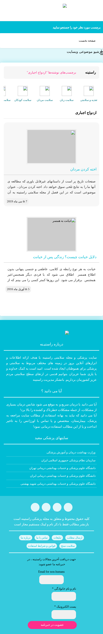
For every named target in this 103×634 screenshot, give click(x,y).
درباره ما (25, 537)
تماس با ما (42, 537)
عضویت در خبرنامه (52, 625)
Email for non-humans (51, 571)
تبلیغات (57, 537)
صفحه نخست (87, 40)
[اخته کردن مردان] (52, 146)
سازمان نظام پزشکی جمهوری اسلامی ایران (68, 460)
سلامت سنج (68, 545)
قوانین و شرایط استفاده (41, 545)
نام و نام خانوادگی (64, 588)
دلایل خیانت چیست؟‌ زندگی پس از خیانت (64, 257)
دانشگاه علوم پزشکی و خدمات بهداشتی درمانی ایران (63, 475)
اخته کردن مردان (83, 169)
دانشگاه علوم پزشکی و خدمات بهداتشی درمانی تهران (62, 468)
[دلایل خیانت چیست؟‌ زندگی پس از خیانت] (52, 234)
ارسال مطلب (74, 537)
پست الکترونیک (65, 606)
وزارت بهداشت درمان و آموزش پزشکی (71, 452)
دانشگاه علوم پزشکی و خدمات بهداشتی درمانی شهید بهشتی (58, 483)
